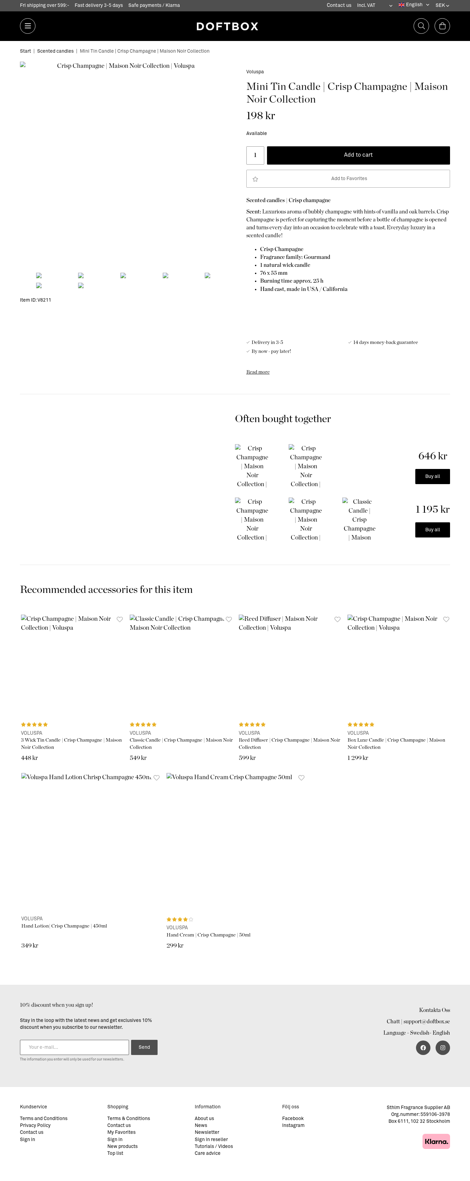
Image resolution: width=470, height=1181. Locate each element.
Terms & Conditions (128, 1118)
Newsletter (207, 1132)
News (201, 1125)
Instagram (293, 1125)
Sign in (27, 1139)
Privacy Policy (35, 1125)
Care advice (208, 1153)
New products (122, 1146)
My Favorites (121, 1132)
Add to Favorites (348, 178)
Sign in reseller (211, 1139)
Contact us (339, 5)
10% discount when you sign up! (56, 1005)
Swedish (419, 1033)
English (441, 1033)
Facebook (293, 1118)
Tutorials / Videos (214, 1146)
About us (204, 1118)
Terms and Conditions (43, 1118)
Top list (115, 1153)
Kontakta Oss (434, 1010)
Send (144, 1047)
